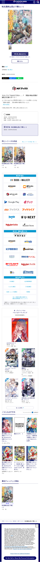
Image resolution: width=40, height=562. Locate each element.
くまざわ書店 (11, 286)
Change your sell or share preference (22, 549)
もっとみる (19, 407)
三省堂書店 (28, 286)
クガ (6, 66)
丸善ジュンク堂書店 (11, 292)
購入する (20, 61)
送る (21, 78)
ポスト (6, 78)
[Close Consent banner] (37, 525)
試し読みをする (21, 54)
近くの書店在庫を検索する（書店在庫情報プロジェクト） (20, 297)
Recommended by (27, 412)
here (12, 535)
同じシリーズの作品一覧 (28, 141)
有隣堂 (28, 292)
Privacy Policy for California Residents (20, 553)
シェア (13, 78)
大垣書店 (11, 281)
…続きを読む (6, 104)
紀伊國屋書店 (28, 281)
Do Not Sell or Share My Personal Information (15, 546)
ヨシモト (10, 69)
